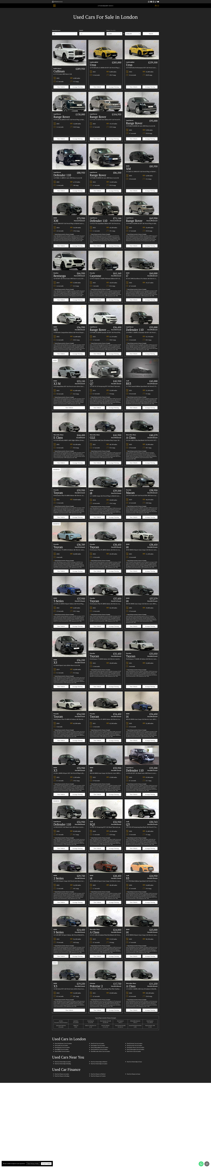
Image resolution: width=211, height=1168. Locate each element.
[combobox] (64, 33)
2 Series (58, 878)
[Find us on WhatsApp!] (149, 2)
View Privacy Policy (33, 1164)
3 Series (58, 601)
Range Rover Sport (102, 330)
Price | (111, 30)
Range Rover (61, 117)
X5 (55, 662)
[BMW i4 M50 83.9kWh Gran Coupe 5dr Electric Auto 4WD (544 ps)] (142, 585)
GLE (92, 437)
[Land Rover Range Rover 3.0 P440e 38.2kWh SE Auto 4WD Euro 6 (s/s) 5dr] (142, 105)
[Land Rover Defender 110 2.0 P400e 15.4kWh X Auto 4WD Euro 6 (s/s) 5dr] (69, 156)
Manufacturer (56, 30)
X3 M (56, 384)
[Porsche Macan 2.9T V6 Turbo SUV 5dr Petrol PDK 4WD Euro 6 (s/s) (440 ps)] (142, 477)
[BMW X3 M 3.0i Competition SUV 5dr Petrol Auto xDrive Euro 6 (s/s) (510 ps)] (69, 368)
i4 (127, 547)
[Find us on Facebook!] (151, 2)
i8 (91, 493)
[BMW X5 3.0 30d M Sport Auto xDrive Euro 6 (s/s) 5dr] (69, 644)
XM (128, 169)
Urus (93, 65)
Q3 (128, 824)
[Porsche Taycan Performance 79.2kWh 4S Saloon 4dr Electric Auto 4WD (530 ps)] (69, 532)
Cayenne (95, 276)
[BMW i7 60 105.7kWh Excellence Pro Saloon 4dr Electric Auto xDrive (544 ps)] (142, 260)
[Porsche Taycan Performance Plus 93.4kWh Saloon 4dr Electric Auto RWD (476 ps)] (105, 701)
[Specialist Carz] (105, 5)
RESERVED (56, 469)
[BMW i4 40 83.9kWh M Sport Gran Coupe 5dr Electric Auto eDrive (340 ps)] (142, 532)
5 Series (58, 932)
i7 (127, 276)
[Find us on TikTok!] (156, 2)
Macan (130, 493)
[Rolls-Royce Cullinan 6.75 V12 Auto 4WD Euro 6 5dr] (69, 53)
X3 (55, 770)
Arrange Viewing (77, 87)
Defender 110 (62, 175)
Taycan (58, 493)
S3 (127, 878)
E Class (58, 437)
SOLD (55, 360)
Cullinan (59, 71)
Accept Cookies (46, 1164)
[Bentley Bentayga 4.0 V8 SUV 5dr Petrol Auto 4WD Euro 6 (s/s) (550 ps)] (69, 260)
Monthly (113, 30)
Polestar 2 (96, 986)
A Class (131, 437)
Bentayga (59, 276)
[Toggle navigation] (54, 5)
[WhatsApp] (201, 1163)
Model (81, 30)
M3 (55, 330)
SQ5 (92, 824)
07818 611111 (58, 2)
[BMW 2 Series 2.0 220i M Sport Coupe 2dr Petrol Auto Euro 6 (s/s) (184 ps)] (69, 863)
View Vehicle (61, 87)
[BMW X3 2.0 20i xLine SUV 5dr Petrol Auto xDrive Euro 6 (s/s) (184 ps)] (69, 971)
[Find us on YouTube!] (158, 2)
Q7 (91, 383)
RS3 (128, 383)
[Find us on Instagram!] (154, 2)
